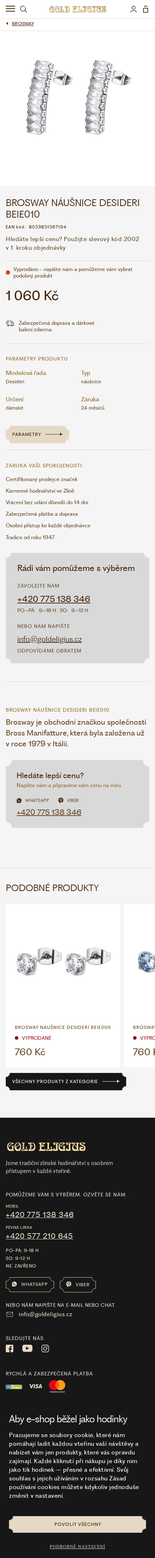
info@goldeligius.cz (49, 638)
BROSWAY (23, 23)
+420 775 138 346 (53, 599)
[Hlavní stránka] (77, 9)
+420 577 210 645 (39, 1236)
